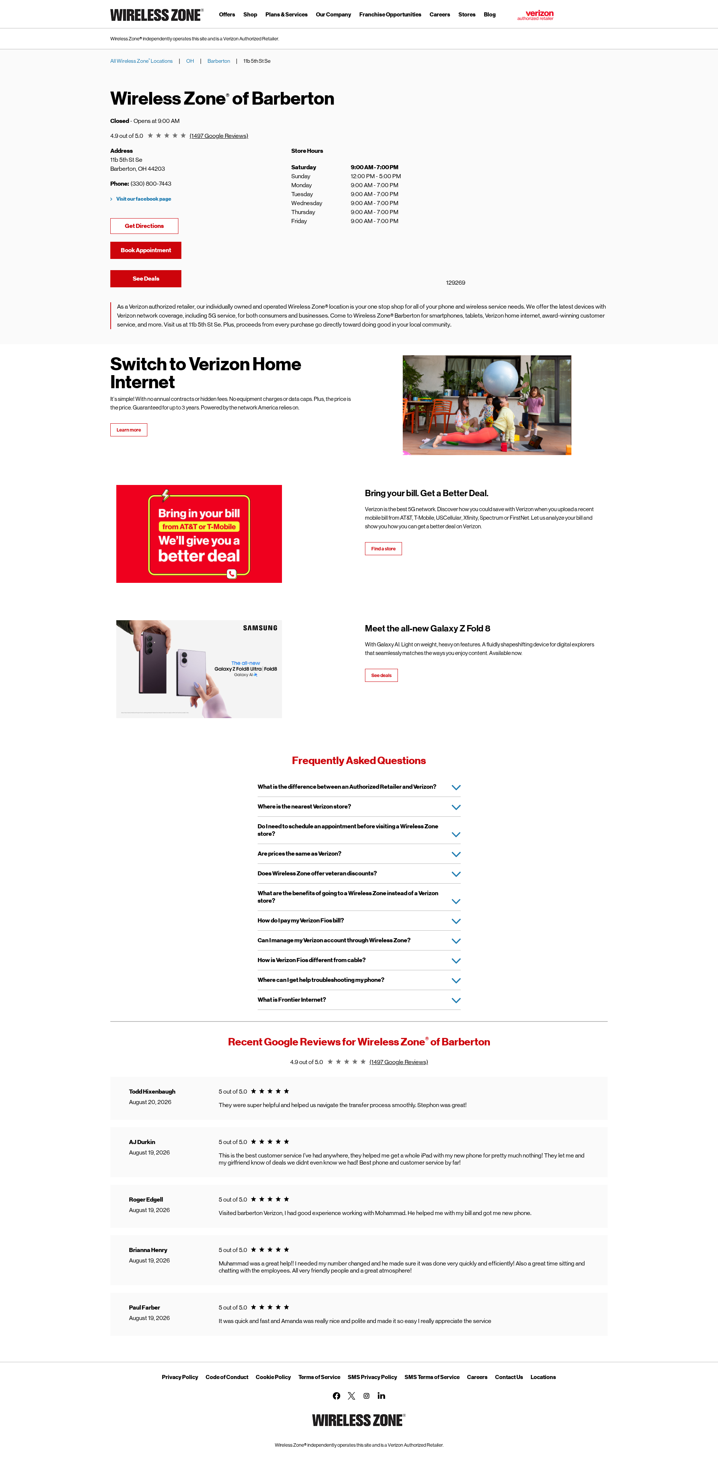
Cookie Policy (273, 1377)
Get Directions (151, 226)
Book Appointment (146, 250)
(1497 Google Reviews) (219, 135)
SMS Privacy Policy (372, 1377)
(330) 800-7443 (151, 183)
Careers (477, 1377)
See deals (381, 675)
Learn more (129, 430)
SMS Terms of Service (432, 1377)
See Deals (157, 278)
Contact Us (509, 1377)
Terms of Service (319, 1377)
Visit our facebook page (143, 199)
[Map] (508, 217)
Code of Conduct (227, 1377)
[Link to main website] (157, 22)
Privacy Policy (180, 1377)
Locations (543, 1377)
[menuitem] (227, 15)
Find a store (383, 548)
